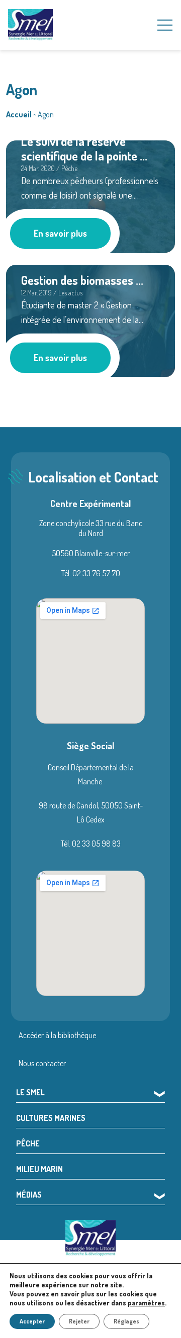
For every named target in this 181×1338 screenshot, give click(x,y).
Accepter (32, 1321)
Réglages (126, 1321)
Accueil (19, 114)
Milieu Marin (39, 1169)
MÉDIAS (29, 1195)
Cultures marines (50, 1118)
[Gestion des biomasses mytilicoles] (90, 319)
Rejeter (79, 1321)
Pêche (28, 1143)
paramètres (146, 1302)
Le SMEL (30, 1092)
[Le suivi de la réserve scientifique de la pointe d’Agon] (90, 195)
